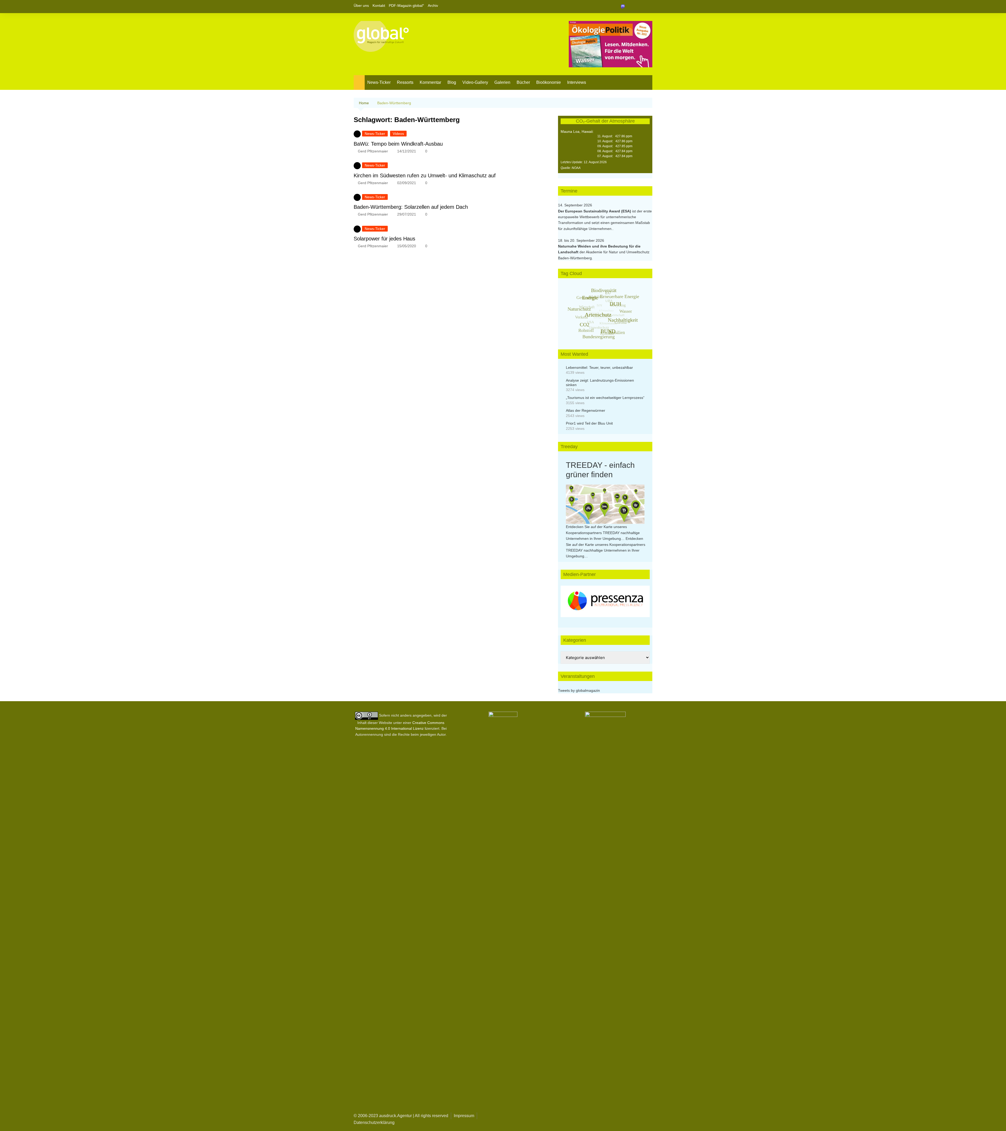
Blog (451, 82)
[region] (605, 601)
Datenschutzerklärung (374, 1122)
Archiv (433, 5)
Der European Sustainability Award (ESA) (595, 211)
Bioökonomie (548, 82)
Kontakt (379, 5)
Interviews (576, 82)
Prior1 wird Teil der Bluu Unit (589, 423)
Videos (398, 133)
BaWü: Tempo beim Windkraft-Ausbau (398, 144)
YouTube (648, 6)
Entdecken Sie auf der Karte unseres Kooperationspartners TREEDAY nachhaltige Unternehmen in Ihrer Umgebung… (603, 533)
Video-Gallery (475, 82)
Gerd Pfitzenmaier (373, 151)
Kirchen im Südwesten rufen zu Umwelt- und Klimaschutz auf (425, 175)
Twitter (639, 6)
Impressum (464, 1115)
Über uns (361, 5)
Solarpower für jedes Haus (384, 238)
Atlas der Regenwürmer (585, 410)
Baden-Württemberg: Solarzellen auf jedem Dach (411, 207)
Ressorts (405, 82)
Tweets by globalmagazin (579, 690)
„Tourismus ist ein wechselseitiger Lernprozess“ (605, 398)
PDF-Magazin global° (406, 5)
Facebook (631, 6)
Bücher (523, 82)
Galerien (502, 82)
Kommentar (430, 82)
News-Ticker (379, 82)
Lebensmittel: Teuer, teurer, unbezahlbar (599, 367)
